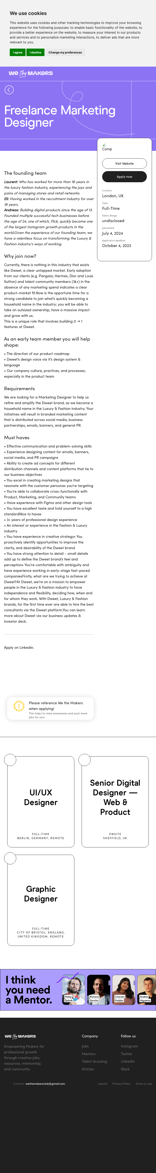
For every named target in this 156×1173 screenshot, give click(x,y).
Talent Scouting (94, 1061)
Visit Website (124, 163)
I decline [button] (35, 52)
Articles (88, 1069)
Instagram (129, 1046)
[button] (144, 74)
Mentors (89, 1054)
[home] (58, 74)
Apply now (124, 177)
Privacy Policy (121, 1083)
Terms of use (143, 1083)
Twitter (126, 1054)
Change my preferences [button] (65, 52)
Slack (125, 1069)
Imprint (102, 1083)
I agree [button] (17, 52)
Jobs (85, 1046)
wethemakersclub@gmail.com (45, 1083)
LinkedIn (128, 1061)
